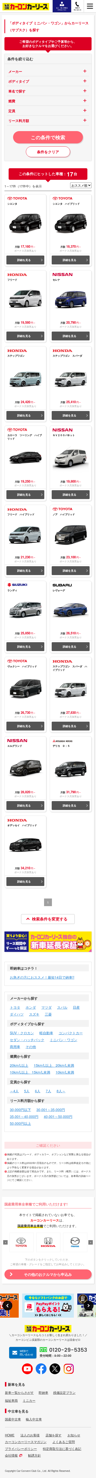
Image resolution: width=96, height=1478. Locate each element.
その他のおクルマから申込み (48, 1274)
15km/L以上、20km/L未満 (54, 1065)
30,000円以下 (20, 1109)
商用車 (15, 1046)
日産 (76, 1007)
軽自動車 (46, 1032)
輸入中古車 (34, 1419)
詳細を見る (24, 260)
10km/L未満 (65, 1072)
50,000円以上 (20, 1123)
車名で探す (17, 91)
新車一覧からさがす (19, 1393)
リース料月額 (18, 120)
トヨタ (15, 1007)
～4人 (14, 1090)
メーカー (15, 71)
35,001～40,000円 (24, 1116)
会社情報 (11, 1455)
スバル (62, 1007)
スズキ (34, 1014)
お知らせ (73, 1435)
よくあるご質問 (63, 1442)
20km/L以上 (19, 1065)
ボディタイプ (18, 81)
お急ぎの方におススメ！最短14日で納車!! (42, 977)
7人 (48, 1090)
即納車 (43, 1393)
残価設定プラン (64, 1393)
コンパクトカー (71, 1032)
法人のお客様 (30, 1435)
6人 (37, 1090)
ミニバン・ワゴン (63, 1039)
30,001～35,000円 (50, 1109)
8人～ (61, 1090)
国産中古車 (13, 1419)
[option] (21, 1242)
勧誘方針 (34, 1455)
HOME (10, 1435)
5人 (27, 1090)
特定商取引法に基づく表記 (62, 1449)
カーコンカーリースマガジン (26, 1442)
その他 (31, 1046)
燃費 (11, 100)
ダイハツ (17, 1014)
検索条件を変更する (49, 919)
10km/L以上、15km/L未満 (30, 1072)
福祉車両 (11, 1400)
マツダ (46, 1007)
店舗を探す (54, 1435)
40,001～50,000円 (58, 1116)
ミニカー (29, 1400)
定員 (11, 110)
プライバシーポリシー (21, 1449)
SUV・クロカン (22, 1032)
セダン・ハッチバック (27, 1039)
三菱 (48, 1014)
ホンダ (31, 1007)
